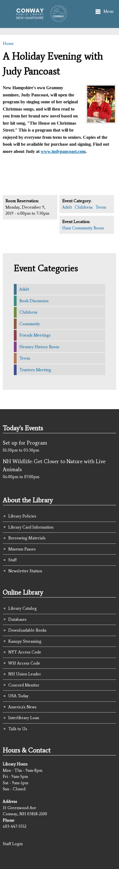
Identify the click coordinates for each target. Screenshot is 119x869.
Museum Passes (22, 549)
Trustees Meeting (35, 369)
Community (29, 323)
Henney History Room (39, 346)
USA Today (18, 695)
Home (8, 43)
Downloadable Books (27, 630)
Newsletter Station (25, 570)
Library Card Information (30, 527)
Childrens (84, 207)
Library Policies (22, 516)
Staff (12, 559)
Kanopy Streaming (25, 641)
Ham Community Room (83, 227)
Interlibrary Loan (23, 717)
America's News (22, 706)
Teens (100, 207)
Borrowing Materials (27, 537)
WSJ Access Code (24, 663)
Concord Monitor (23, 685)
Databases (17, 619)
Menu (108, 11)
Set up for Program (25, 442)
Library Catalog (22, 608)
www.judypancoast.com (63, 151)
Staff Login (13, 843)
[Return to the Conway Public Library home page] (40, 19)
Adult (67, 207)
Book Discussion (33, 300)
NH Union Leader (24, 673)
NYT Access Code (24, 652)
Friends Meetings (35, 335)
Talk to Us (17, 728)
